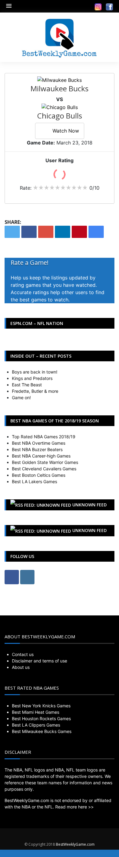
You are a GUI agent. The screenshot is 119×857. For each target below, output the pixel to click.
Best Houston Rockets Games (41, 718)
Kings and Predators (32, 378)
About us (21, 667)
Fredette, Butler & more (35, 391)
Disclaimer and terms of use (39, 660)
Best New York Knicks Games (41, 705)
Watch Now (65, 131)
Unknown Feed (89, 505)
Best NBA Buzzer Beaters (37, 449)
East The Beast (27, 384)
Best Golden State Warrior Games (45, 462)
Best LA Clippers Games (36, 725)
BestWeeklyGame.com (75, 844)
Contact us (23, 654)
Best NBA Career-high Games (41, 455)
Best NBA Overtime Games (38, 443)
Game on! (21, 397)
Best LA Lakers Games (34, 481)
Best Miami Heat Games (35, 712)
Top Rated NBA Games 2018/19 (43, 436)
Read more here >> (74, 806)
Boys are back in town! (34, 371)
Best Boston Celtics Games (38, 475)
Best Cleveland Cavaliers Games (44, 468)
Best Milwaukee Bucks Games (41, 731)
